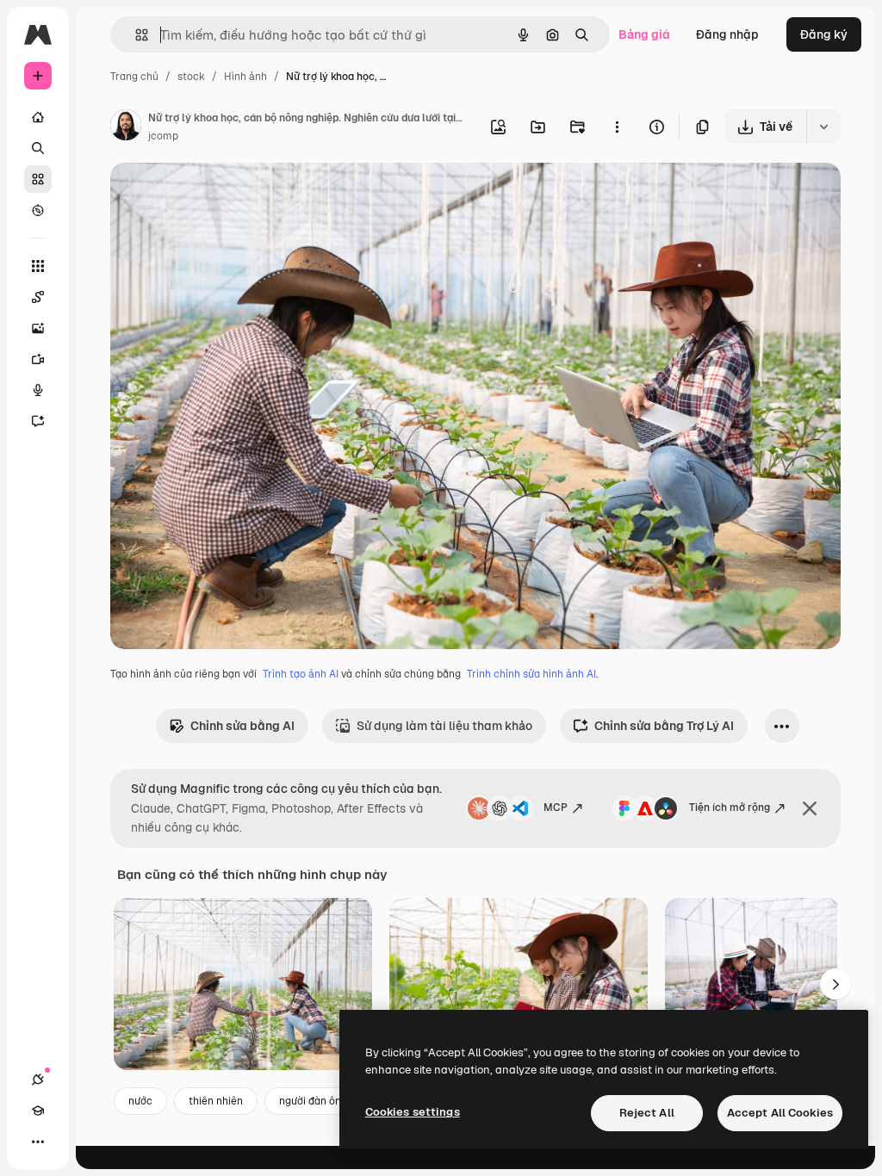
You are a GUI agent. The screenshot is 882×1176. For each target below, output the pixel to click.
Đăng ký (824, 34)
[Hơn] (38, 1141)
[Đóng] (809, 808)
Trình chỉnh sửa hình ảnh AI (531, 674)
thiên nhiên (216, 1101)
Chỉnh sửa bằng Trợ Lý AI (664, 725)
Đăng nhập (727, 34)
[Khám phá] (38, 210)
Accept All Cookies (780, 1112)
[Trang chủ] (38, 117)
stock (191, 77)
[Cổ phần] (38, 179)
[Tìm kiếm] (38, 148)
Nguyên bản (232, 196)
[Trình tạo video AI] (38, 359)
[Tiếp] (835, 984)
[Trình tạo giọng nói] (38, 390)
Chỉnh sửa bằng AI (242, 725)
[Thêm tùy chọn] (616, 126)
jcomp (163, 136)
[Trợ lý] (38, 421)
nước (140, 1101)
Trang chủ (134, 77)
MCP (555, 807)
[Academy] (38, 1110)
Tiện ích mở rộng (729, 807)
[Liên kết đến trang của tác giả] (125, 127)
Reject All (646, 1112)
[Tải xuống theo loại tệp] (823, 126)
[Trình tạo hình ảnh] (38, 328)
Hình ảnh (245, 77)
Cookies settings (412, 1112)
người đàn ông (313, 1101)
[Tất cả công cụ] (38, 266)
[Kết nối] (38, 1079)
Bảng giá (644, 34)
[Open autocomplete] (134, 34)
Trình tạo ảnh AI (301, 674)
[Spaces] (38, 297)
